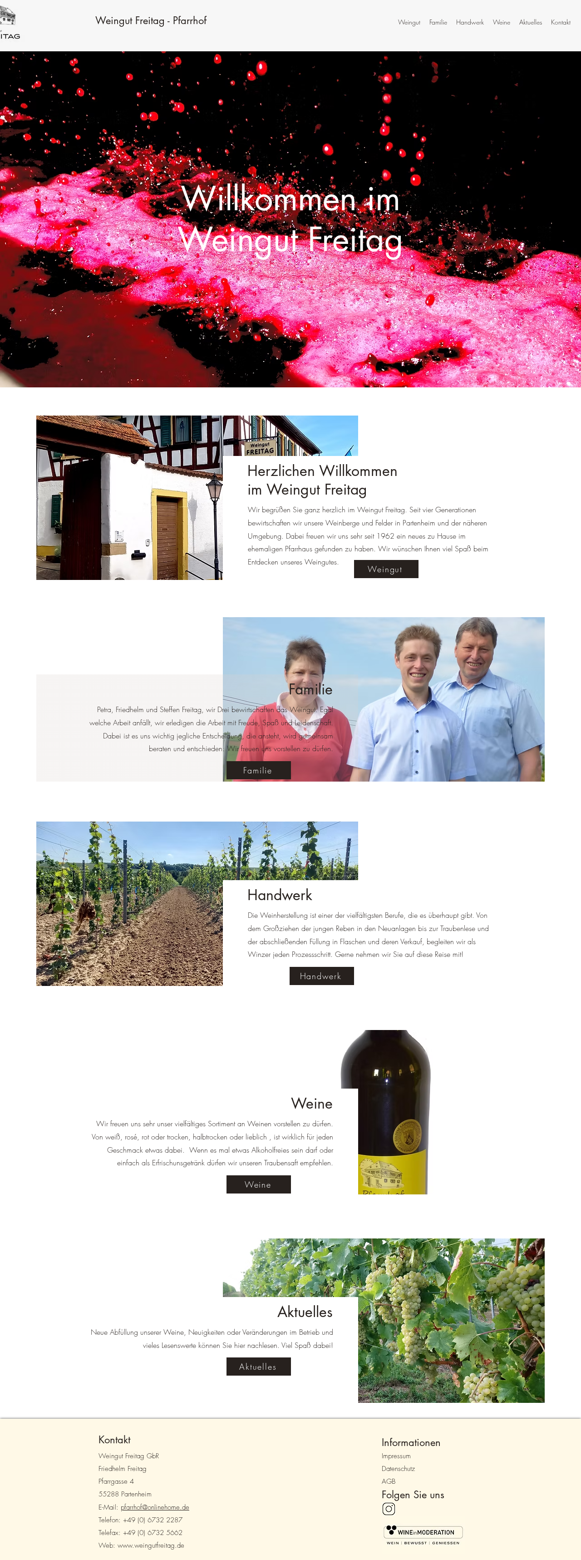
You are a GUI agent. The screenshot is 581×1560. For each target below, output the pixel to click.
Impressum (396, 1456)
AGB (388, 1481)
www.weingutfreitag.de (151, 1545)
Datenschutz (398, 1468)
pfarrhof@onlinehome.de (155, 1507)
